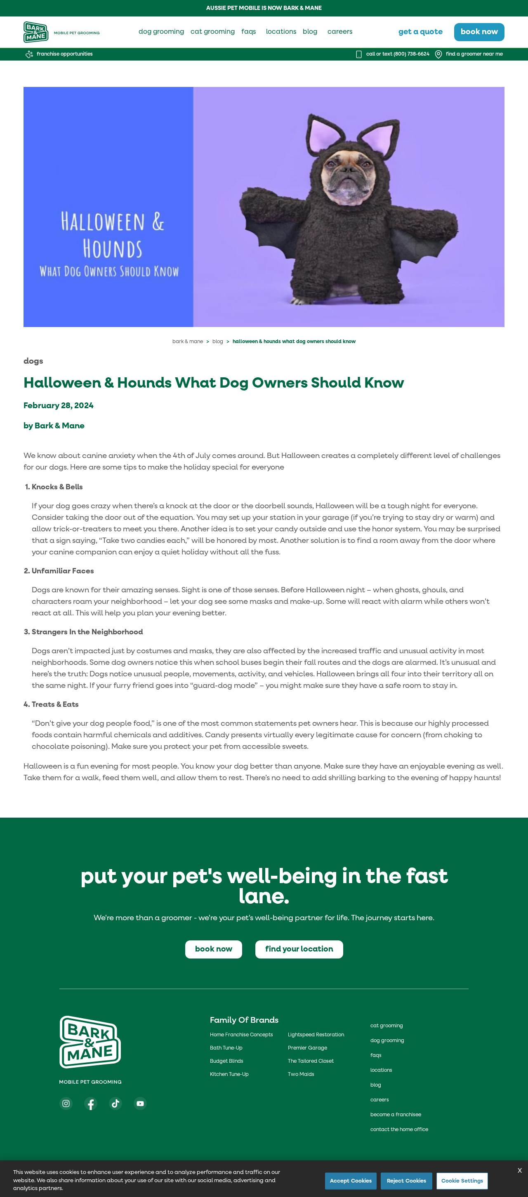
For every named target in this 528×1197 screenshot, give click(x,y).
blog (310, 32)
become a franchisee (395, 1115)
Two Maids (301, 1074)
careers (340, 32)
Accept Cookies (351, 1180)
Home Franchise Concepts (241, 1035)
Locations (381, 1070)
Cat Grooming (386, 1026)
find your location (299, 949)
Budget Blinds (226, 1061)
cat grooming (213, 32)
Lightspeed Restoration (316, 1035)
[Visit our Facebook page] (91, 1103)
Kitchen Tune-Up (229, 1074)
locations (281, 32)
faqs (248, 32)
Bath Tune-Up (226, 1048)
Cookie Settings (462, 1180)
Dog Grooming (387, 1040)
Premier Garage (307, 1048)
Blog (217, 341)
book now (479, 32)
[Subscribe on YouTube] (140, 1103)
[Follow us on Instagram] (66, 1103)
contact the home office (399, 1129)
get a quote (420, 32)
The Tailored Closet (311, 1061)
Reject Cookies (407, 1180)
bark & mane (187, 341)
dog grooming (161, 32)
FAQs (376, 1055)
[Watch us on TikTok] (115, 1103)
